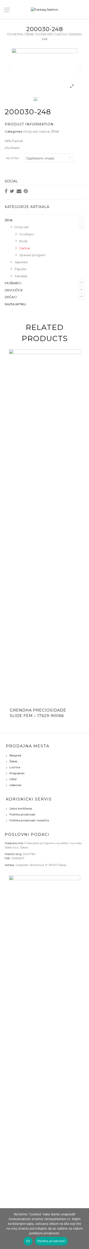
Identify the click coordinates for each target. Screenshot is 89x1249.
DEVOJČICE (14, 290)
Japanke (21, 262)
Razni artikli (15, 304)
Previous (9, 69)
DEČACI (11, 297)
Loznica (14, 767)
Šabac (13, 761)
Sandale (20, 276)
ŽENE (30, 34)
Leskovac (15, 785)
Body (23, 241)
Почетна (15, 34)
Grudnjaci (26, 234)
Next (79, 69)
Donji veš (44, 34)
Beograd (15, 755)
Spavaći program (32, 255)
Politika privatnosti (22, 814)
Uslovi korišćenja (20, 808)
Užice (13, 779)
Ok (28, 1241)
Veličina (12, 158)
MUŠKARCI (13, 283)
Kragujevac (17, 773)
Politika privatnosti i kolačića (29, 820)
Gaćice (61, 34)
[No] (83, 1228)
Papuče (20, 269)
